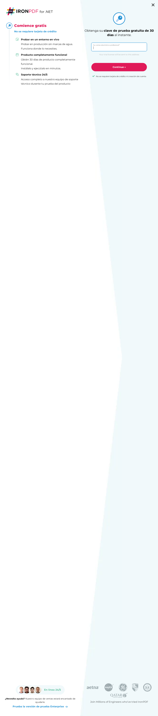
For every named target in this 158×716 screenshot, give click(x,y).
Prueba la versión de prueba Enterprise (38, 706)
